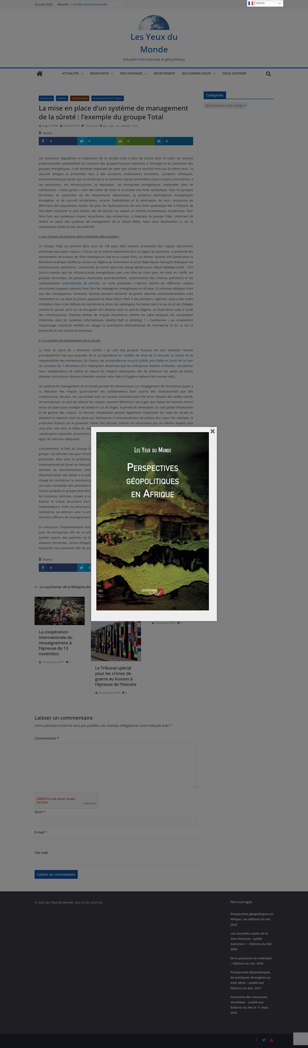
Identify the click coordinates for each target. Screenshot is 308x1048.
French (259, 3)
